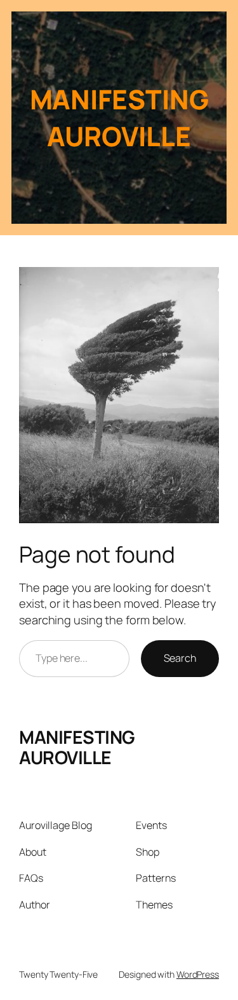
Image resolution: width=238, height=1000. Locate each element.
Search (180, 658)
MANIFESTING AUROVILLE (77, 747)
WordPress (197, 974)
